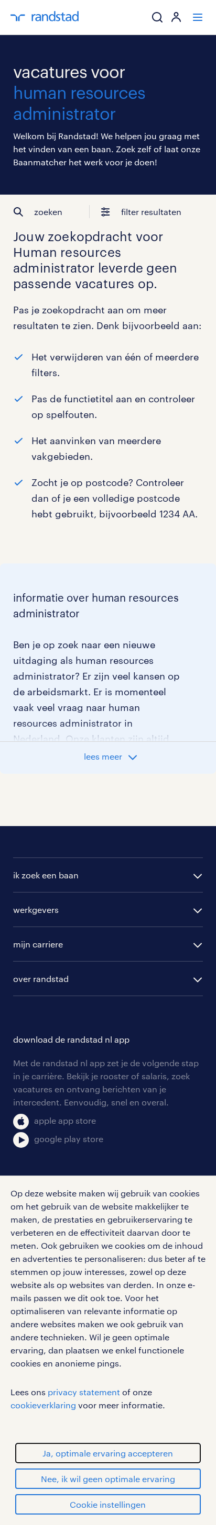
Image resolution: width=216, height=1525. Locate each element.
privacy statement (84, 1392)
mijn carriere (38, 944)
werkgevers (36, 909)
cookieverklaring (43, 1405)
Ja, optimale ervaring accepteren (107, 1453)
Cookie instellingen (108, 1504)
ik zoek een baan (46, 875)
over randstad (41, 979)
